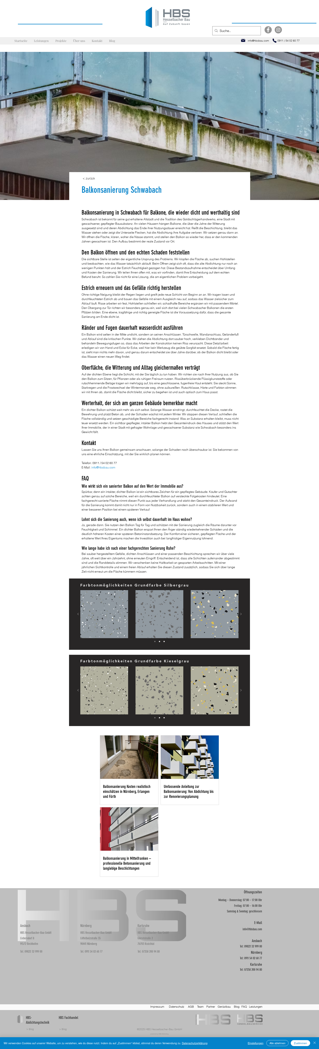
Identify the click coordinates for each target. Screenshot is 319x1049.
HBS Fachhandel (68, 1017)
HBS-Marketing (164, 1034)
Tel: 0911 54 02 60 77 (91, 951)
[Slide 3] (164, 641)
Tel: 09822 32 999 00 (31, 951)
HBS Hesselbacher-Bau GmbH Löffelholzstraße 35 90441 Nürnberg (96, 938)
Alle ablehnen (277, 1043)
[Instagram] (278, 29)
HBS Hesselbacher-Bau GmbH (164, 1029)
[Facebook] (268, 29)
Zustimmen (300, 1043)
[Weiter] (241, 614)
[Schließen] (314, 1043)
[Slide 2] (159, 641)
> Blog (30, 1029)
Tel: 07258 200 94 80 (149, 951)
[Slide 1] (154, 641)
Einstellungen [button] (255, 1043)
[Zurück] (78, 614)
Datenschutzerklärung (194, 1043)
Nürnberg (86, 925)
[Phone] (274, 40)
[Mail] (243, 40)
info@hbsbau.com (252, 929)
